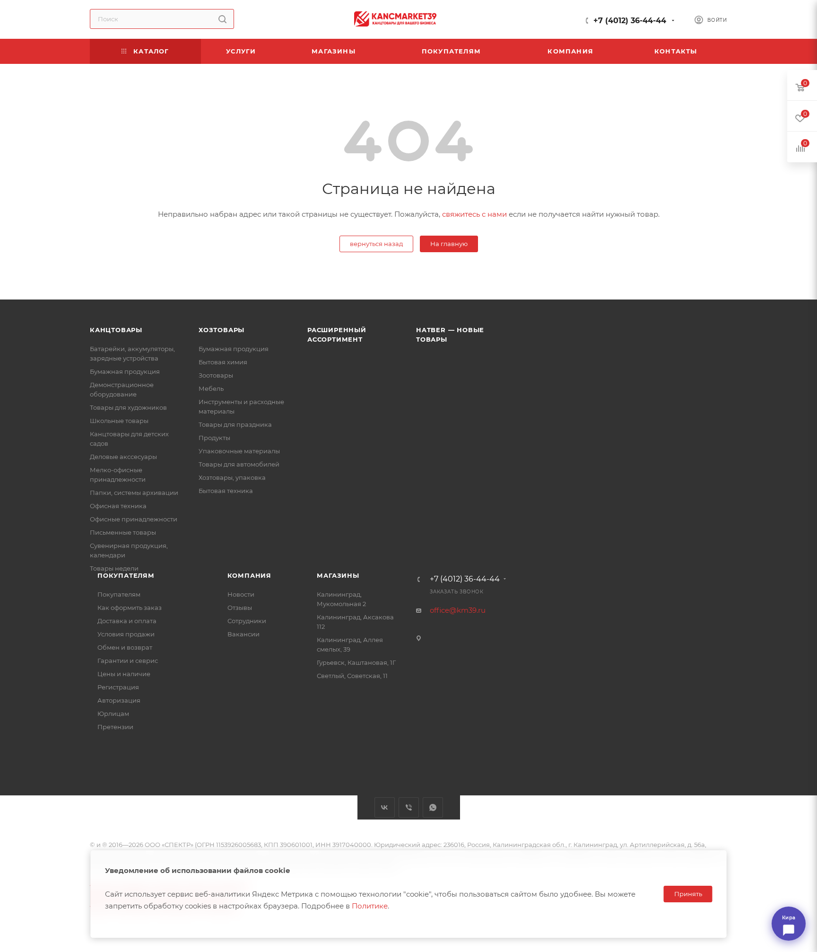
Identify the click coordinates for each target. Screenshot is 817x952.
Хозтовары (221, 330)
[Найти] (222, 19)
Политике (370, 905)
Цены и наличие (123, 674)
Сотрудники (246, 621)
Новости (240, 594)
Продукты (214, 437)
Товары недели (114, 568)
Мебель (211, 388)
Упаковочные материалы (239, 451)
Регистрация (118, 687)
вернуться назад (376, 243)
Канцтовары (116, 330)
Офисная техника (118, 506)
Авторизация (118, 700)
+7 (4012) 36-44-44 (629, 20)
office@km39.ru (458, 610)
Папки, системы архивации (134, 492)
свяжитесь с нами (474, 214)
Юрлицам (113, 713)
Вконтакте (384, 807)
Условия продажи (126, 634)
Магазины (338, 575)
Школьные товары (119, 420)
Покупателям (126, 575)
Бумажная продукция (125, 371)
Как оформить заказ (129, 607)
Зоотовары (216, 375)
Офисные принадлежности (133, 519)
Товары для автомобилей (239, 464)
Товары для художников (128, 407)
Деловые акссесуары (123, 456)
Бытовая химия (223, 362)
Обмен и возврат (124, 647)
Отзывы (239, 607)
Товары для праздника (235, 424)
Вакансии (243, 634)
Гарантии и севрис (127, 660)
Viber (409, 807)
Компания (249, 575)
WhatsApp (433, 807)
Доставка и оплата (126, 621)
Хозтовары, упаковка (232, 477)
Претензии (115, 727)
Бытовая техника (226, 490)
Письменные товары (123, 532)
